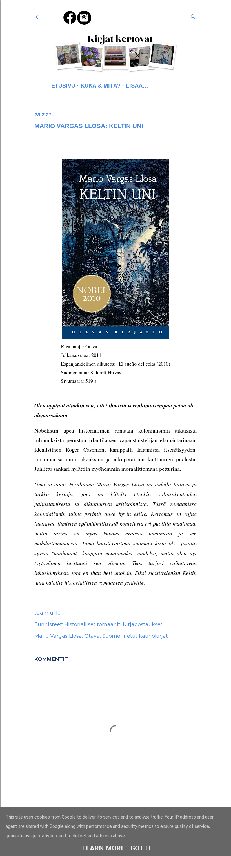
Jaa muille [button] (47, 613)
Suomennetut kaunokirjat (135, 636)
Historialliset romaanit (92, 624)
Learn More (103, 848)
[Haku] (193, 15)
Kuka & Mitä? (101, 85)
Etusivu (63, 85)
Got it (141, 848)
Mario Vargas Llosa (58, 636)
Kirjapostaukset (143, 624)
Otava (92, 636)
